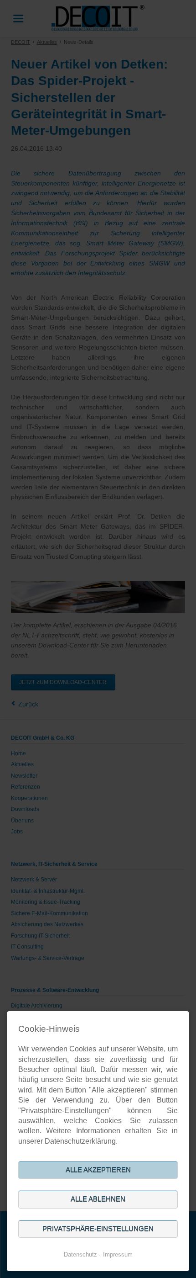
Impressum (118, 1254)
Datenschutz (80, 1254)
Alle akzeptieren (98, 1170)
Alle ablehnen (98, 1199)
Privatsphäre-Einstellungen (98, 1229)
